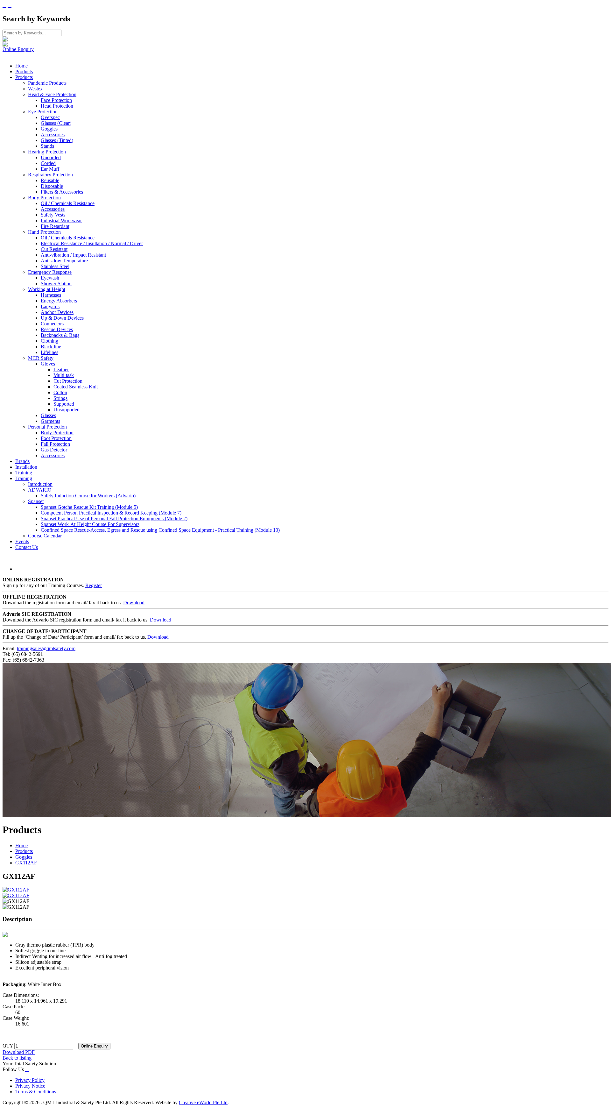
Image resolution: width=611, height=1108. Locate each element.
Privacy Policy (30, 1080)
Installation (26, 467)
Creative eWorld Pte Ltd (203, 1102)
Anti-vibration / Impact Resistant (73, 255)
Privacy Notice (30, 1086)
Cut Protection (67, 381)
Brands (22, 461)
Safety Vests (53, 214)
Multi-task (63, 375)
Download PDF (19, 1052)
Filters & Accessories (62, 192)
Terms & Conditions (35, 1091)
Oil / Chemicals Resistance (68, 203)
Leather (61, 369)
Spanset (36, 501)
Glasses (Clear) (56, 123)
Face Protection (56, 100)
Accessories (53, 134)
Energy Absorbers (59, 300)
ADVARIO (40, 490)
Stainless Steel (55, 266)
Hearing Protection (47, 151)
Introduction (40, 484)
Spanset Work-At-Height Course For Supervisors (90, 524)
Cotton (60, 392)
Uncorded (51, 157)
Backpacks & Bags (60, 335)
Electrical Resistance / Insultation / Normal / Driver (92, 243)
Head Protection (57, 106)
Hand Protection (44, 232)
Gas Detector (54, 449)
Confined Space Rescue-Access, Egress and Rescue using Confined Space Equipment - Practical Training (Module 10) (160, 530)
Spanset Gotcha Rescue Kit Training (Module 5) (89, 507)
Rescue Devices (57, 329)
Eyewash (50, 278)
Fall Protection (55, 444)
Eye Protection (43, 111)
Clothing (49, 341)
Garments (50, 421)
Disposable (52, 186)
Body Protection (44, 197)
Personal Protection (47, 427)
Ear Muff (50, 169)
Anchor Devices (57, 312)
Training (23, 472)
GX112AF (26, 862)
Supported (63, 404)
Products (24, 71)
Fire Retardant (55, 226)
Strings (60, 398)
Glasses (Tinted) (57, 140)
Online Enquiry (18, 49)
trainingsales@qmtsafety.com (46, 648)
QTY (8, 1045)
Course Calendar (45, 535)
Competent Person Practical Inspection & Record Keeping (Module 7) (111, 512)
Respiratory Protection (50, 174)
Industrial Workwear (61, 220)
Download (133, 602)
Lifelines (49, 352)
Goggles (49, 128)
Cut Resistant (54, 249)
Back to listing (17, 1058)
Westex (35, 88)
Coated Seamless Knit (75, 386)
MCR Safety (40, 358)
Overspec (50, 117)
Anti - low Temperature (64, 260)
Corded (48, 163)
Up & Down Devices (62, 318)
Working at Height (46, 289)
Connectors (52, 323)
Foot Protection (56, 438)
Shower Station (56, 283)
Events (22, 541)
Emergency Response (50, 272)
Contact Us (26, 547)
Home (21, 65)
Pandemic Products (47, 83)
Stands (47, 146)
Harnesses (51, 295)
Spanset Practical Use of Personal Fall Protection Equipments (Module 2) (114, 518)
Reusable (50, 180)
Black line (51, 346)
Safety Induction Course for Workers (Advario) (88, 495)
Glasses (48, 415)
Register (93, 585)
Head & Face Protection (52, 94)
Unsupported (66, 409)
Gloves (48, 363)
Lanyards (50, 306)
